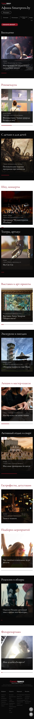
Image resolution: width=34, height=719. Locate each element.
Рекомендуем (9, 84)
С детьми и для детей (13, 134)
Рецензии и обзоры (12, 579)
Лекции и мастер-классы (16, 383)
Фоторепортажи (11, 631)
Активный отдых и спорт (16, 433)
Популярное (6, 12)
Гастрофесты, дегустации (16, 485)
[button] (2, 20)
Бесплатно (7, 32)
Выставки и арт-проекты (16, 283)
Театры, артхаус (10, 231)
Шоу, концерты (10, 186)
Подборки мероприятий (15, 529)
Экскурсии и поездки (14, 333)
